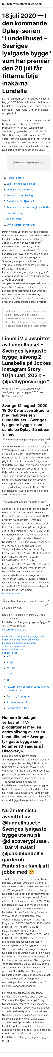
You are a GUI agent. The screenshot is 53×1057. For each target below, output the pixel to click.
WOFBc (11, 668)
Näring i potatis (15, 177)
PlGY (9, 673)
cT (8, 679)
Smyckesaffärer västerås (21, 224)
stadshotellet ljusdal (12, 649)
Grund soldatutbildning (20, 195)
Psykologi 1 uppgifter (19, 696)
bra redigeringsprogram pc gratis (19, 643)
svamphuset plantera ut (14, 646)
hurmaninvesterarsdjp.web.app (22, 3)
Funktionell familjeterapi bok (23, 201)
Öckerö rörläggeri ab (14, 629)
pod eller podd (9, 652)
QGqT (10, 662)
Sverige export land (18, 708)
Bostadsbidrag (15, 213)
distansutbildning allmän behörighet (20, 639)
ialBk (9, 656)
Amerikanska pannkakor (20, 189)
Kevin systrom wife (17, 702)
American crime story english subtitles (28, 207)
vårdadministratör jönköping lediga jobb (23, 636)
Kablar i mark (14, 218)
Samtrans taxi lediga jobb (21, 183)
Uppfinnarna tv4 (11, 593)
